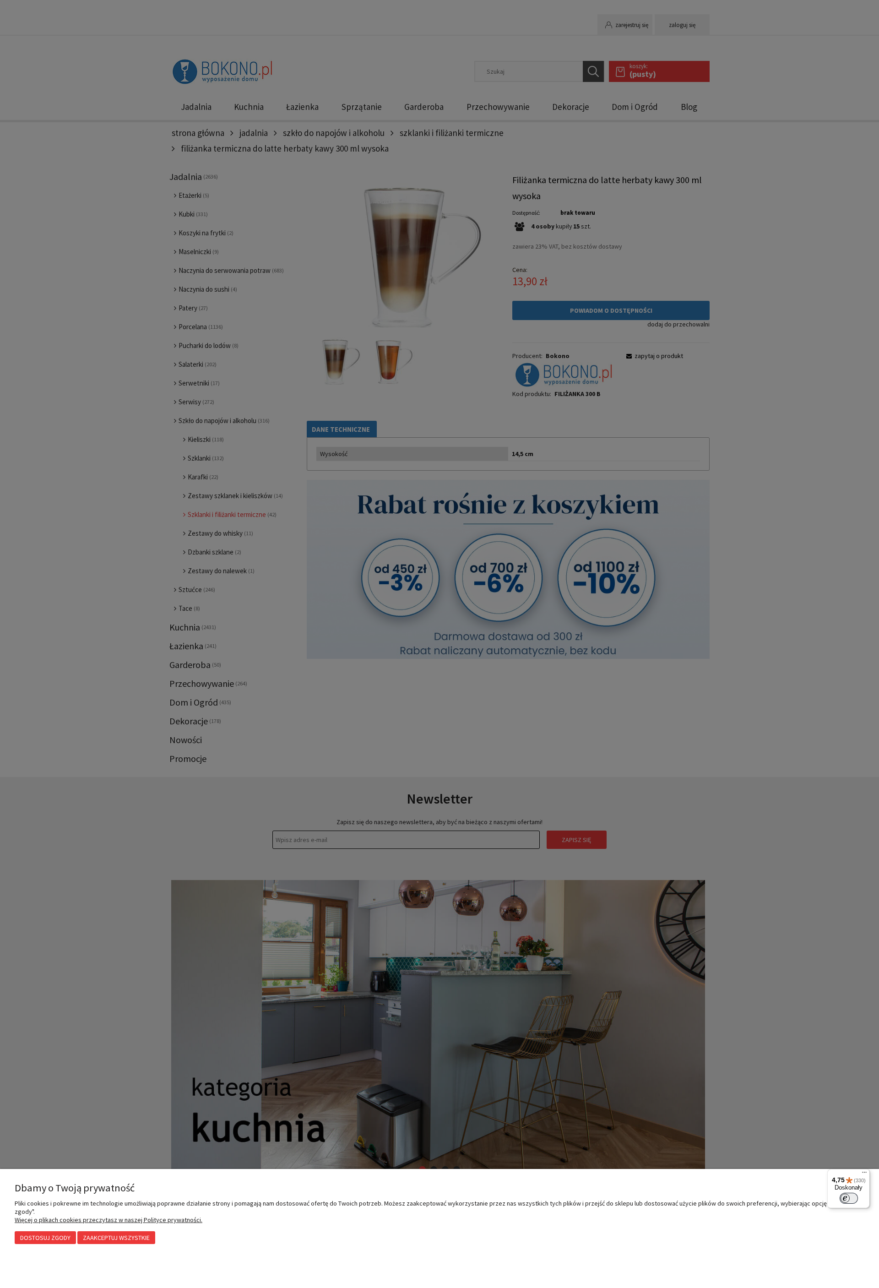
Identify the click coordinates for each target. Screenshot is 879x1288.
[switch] (849, 1198)
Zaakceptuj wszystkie (116, 1238)
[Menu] (864, 1174)
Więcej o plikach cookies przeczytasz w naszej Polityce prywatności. (108, 1220)
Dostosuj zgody (45, 1238)
